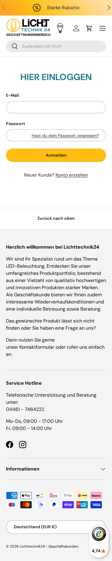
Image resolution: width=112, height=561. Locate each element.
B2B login (60, 28)
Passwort (15, 123)
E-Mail (12, 95)
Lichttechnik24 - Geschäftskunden (49, 546)
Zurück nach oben (56, 218)
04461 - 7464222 (25, 409)
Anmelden (56, 155)
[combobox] (56, 46)
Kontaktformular (37, 347)
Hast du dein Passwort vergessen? (65, 135)
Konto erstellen (72, 175)
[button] (89, 28)
